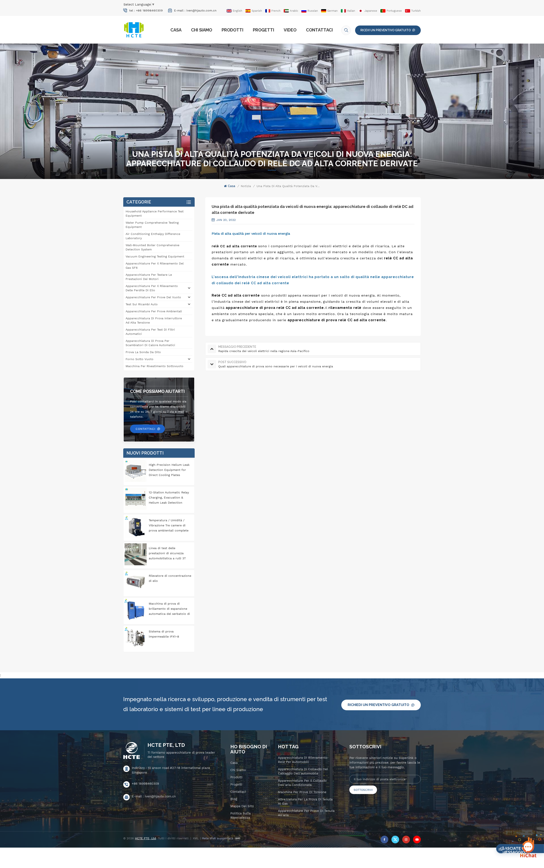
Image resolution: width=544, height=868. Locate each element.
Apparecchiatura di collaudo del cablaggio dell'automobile (303, 771)
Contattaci (319, 30)
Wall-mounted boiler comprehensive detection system (152, 247)
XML (196, 838)
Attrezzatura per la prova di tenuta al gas (305, 801)
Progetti (263, 30)
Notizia (246, 186)
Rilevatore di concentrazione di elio (170, 578)
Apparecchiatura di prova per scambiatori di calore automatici (150, 343)
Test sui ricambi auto (142, 304)
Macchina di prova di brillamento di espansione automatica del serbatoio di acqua (169, 609)
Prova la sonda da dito (143, 352)
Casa (175, 30)
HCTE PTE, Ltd (166, 745)
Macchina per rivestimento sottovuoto (154, 366)
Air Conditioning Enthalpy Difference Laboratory (153, 236)
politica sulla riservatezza (240, 815)
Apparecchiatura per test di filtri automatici (150, 331)
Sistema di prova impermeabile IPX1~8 (164, 634)
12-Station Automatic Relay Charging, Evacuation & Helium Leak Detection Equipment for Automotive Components (169, 498)
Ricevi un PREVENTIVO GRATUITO (385, 30)
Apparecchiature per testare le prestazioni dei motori (149, 277)
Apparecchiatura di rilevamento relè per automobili (302, 760)
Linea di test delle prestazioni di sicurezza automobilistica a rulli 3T (167, 553)
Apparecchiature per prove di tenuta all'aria (306, 813)
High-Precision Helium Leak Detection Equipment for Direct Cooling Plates (169, 470)
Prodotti (232, 30)
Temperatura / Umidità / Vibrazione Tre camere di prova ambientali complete (168, 525)
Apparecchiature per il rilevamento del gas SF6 (155, 265)
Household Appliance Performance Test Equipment (155, 213)
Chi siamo (201, 30)
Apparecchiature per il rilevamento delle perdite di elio (152, 288)
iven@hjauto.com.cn (201, 10)
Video (290, 30)
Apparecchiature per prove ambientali (154, 311)
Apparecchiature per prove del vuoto (153, 297)
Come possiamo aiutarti (157, 391)
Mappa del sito (242, 806)
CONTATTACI (145, 428)
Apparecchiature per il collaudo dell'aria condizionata (302, 783)
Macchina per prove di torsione (302, 792)
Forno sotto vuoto (139, 359)
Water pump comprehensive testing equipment (152, 225)
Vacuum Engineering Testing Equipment (155, 256)
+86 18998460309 (149, 10)
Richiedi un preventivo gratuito (378, 705)
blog (233, 799)
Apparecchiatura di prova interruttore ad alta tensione (154, 320)
